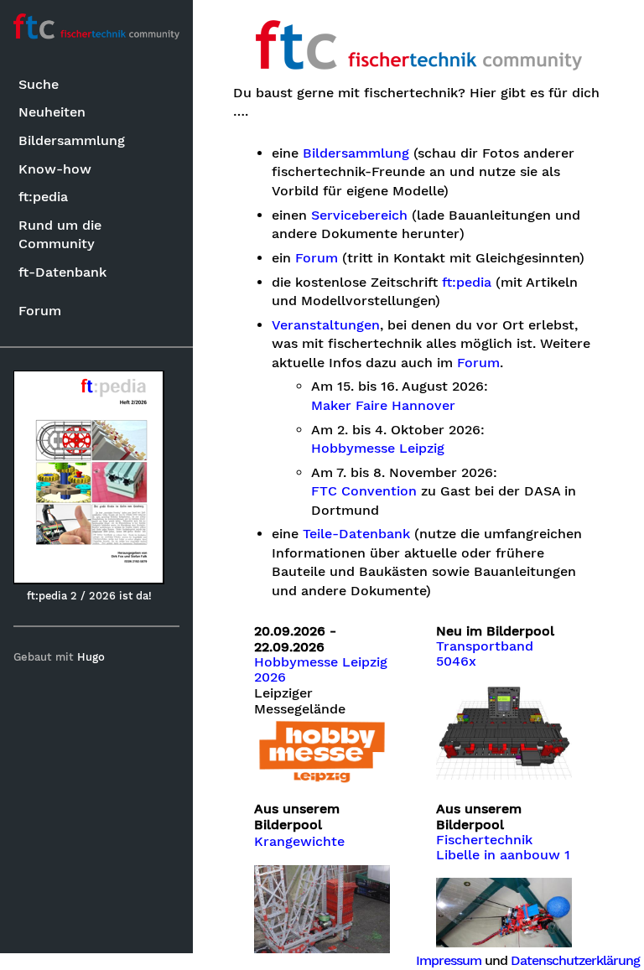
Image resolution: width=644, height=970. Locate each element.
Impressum (448, 960)
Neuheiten (52, 112)
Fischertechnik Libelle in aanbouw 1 (503, 848)
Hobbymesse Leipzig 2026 (320, 670)
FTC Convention (364, 491)
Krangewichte (299, 841)
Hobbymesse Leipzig (377, 448)
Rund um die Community (59, 234)
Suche (38, 84)
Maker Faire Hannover (383, 405)
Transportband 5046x (484, 654)
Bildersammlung (71, 140)
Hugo (91, 657)
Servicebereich (359, 215)
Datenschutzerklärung (575, 960)
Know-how (54, 169)
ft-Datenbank (62, 272)
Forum (39, 311)
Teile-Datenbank (356, 534)
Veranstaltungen (326, 325)
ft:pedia (43, 197)
